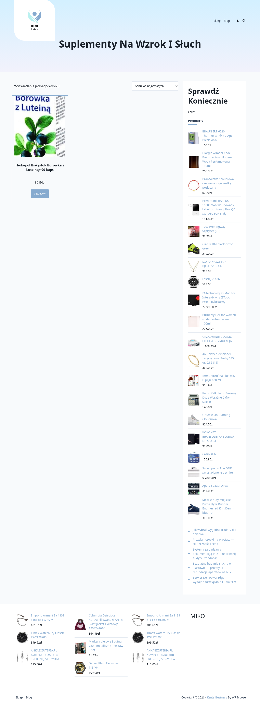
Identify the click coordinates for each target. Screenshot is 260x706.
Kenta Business (217, 697)
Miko (197, 616)
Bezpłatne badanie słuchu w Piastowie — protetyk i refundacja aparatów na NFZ (212, 568)
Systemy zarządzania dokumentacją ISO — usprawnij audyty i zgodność (214, 554)
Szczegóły (40, 193)
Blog (227, 21)
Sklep (217, 21)
